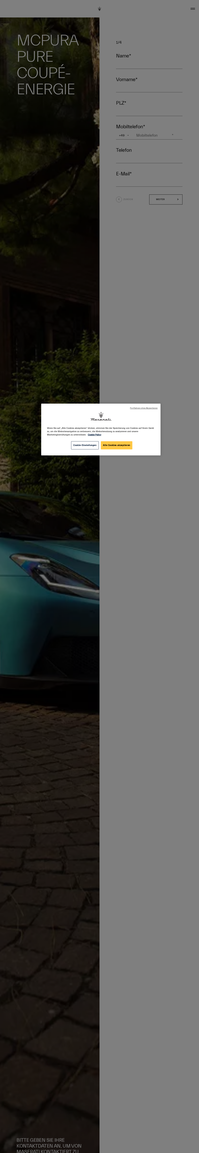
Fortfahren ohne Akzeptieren (144, 408)
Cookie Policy (94, 434)
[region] (101, 429)
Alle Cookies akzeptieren (116, 445)
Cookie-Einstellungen (84, 445)
